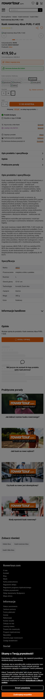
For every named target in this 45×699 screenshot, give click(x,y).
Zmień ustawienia (22, 688)
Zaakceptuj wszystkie (22, 694)
